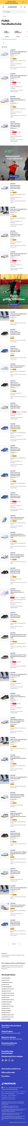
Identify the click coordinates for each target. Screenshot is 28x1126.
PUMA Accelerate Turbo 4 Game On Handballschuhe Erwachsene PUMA (17, 556)
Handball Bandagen (6, 1001)
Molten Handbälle (6, 1019)
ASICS (18, 36)
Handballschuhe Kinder (7, 1014)
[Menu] (3, 7)
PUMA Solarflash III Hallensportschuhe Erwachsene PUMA (15, 187)
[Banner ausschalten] (23, 2)
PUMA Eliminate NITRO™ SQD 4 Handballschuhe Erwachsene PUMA (18, 636)
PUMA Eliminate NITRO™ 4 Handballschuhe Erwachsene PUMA (18, 536)
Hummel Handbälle (6, 986)
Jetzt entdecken (14, 176)
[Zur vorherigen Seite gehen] (8, 944)
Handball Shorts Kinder (7, 1006)
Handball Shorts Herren (7, 1017)
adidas (7, 36)
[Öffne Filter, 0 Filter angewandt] (3, 43)
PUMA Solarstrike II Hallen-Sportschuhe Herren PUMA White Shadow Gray (17, 796)
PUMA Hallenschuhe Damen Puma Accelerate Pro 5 (17, 366)
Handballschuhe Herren (7, 995)
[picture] (4, 54)
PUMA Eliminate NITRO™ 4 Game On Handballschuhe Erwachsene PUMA (17, 721)
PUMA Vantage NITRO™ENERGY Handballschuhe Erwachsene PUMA (18, 853)
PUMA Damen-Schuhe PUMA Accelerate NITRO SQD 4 (17, 905)
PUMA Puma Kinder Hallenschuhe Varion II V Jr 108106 (17, 592)
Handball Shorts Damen (7, 999)
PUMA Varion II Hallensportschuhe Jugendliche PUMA (15, 234)
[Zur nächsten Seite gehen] (19, 944)
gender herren (5, 980)
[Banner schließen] (25, 2)
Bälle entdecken (14, 304)
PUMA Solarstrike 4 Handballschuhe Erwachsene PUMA (18, 758)
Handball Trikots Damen (7, 988)
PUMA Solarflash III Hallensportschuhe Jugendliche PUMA (15, 125)
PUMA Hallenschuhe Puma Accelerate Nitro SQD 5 (17, 518)
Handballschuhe (5, 1012)
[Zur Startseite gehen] (12, 7)
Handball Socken (6, 1004)
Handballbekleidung (6, 982)
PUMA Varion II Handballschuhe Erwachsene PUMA (18, 52)
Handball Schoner (6, 991)
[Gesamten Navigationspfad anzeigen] (2, 16)
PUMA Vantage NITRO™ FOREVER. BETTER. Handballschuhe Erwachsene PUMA (18, 815)
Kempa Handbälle (6, 1010)
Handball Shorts (5, 1008)
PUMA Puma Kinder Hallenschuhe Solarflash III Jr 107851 (17, 100)
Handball (3, 965)
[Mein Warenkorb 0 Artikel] (25, 7)
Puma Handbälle (5, 978)
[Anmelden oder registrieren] (21, 7)
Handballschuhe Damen (7, 993)
